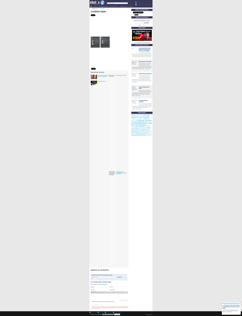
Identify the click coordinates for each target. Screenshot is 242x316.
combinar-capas (98, 11)
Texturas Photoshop (140, 132)
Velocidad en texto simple (121, 75)
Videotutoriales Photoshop (138, 135)
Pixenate (140, 129)
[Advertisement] (109, 26)
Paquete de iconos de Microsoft (145, 73)
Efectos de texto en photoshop (141, 122)
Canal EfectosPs (146, 42)
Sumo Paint (147, 131)
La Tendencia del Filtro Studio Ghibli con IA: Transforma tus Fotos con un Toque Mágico (144, 49)
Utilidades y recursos (123, 6)
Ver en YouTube (137, 42)
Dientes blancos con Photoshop (145, 61)
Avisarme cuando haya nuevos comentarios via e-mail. (103, 301)
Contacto (131, 6)
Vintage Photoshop (148, 135)
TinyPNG (144, 132)
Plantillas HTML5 (144, 129)
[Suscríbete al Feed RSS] (118, 312)
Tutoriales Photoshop (114, 6)
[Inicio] (91, 7)
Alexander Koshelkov (143, 114)
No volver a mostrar (237, 313)
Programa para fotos (138, 130)
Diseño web (142, 119)
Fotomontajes (147, 126)
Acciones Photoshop (135, 114)
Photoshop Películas (144, 128)
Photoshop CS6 (137, 128)
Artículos (95, 6)
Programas (143, 130)
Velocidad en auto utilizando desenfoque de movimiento (121, 172)
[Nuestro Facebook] (144, 3)
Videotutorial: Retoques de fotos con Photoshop (103, 76)
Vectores (150, 133)
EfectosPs (102, 8)
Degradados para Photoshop (137, 116)
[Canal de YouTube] (109, 312)
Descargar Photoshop (135, 119)
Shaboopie (144, 131)
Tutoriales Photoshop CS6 (142, 133)
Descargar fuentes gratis (143, 117)
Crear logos (149, 114)
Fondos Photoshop (140, 126)
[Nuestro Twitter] (143, 4)
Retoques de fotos (138, 131)
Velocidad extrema (101, 81)
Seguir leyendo (148, 56)
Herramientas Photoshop (103, 6)
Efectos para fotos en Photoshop (141, 124)
